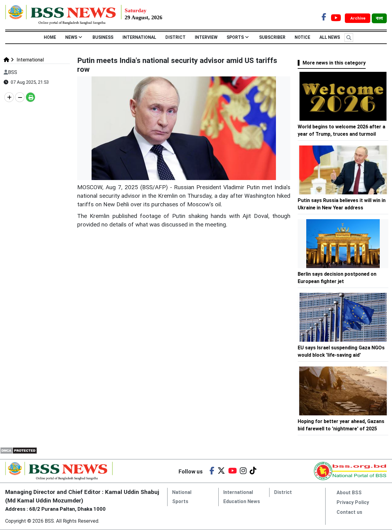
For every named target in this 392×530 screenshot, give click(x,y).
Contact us (349, 512)
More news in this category (334, 63)
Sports (235, 37)
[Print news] (30, 97)
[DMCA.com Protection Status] (18, 450)
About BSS (349, 492)
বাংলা (379, 18)
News (71, 37)
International (139, 37)
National (181, 492)
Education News (241, 501)
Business (102, 37)
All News (329, 37)
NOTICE (302, 37)
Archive (358, 18)
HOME (50, 37)
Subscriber (272, 37)
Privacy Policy (353, 502)
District (175, 37)
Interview (206, 37)
